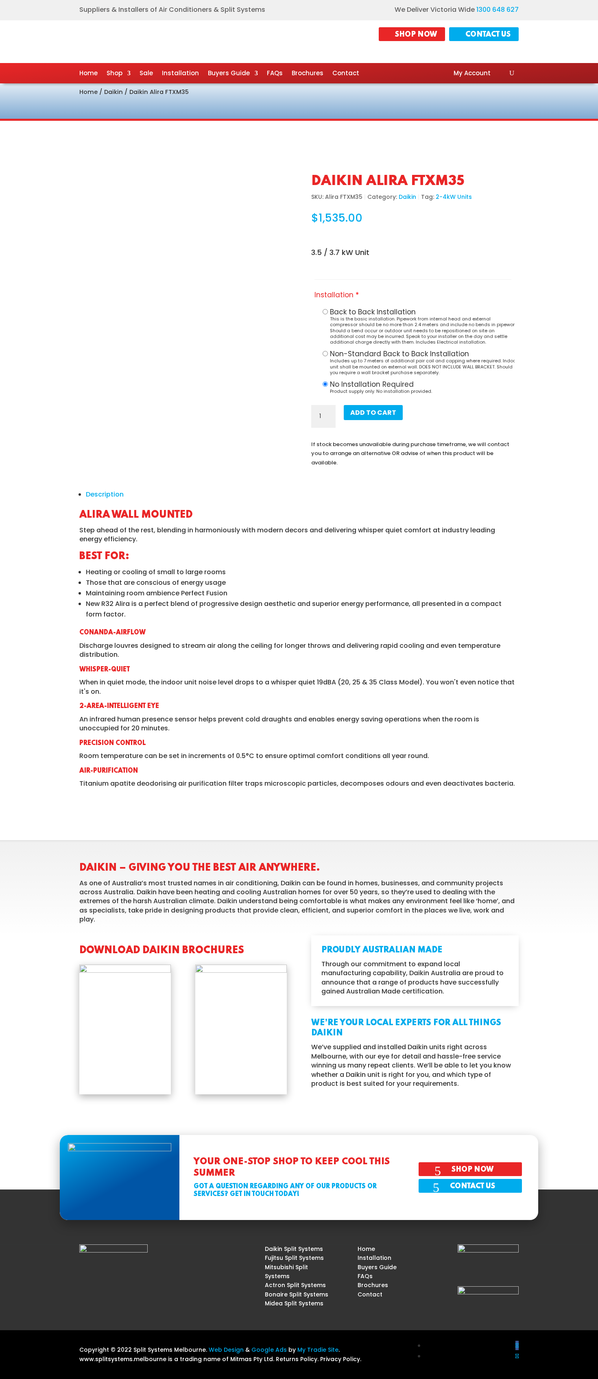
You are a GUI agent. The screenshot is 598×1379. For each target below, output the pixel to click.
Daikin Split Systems (294, 1249)
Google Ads (269, 1350)
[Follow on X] (517, 1356)
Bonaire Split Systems (296, 1294)
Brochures (307, 73)
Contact (345, 73)
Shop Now (416, 34)
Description (105, 494)
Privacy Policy (340, 1359)
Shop (114, 73)
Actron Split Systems (295, 1285)
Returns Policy (296, 1359)
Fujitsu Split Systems (294, 1258)
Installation (180, 73)
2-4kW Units (454, 197)
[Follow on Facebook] (517, 1345)
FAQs (275, 73)
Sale (146, 73)
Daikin (113, 92)
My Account (472, 73)
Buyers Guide (229, 73)
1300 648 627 (497, 9)
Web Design (226, 1350)
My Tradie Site (317, 1350)
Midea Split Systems (294, 1303)
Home (88, 73)
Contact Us (488, 34)
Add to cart (373, 412)
